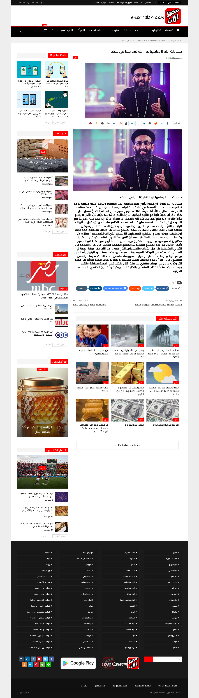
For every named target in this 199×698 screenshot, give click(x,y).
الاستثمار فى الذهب (85, 558)
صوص (174, 606)
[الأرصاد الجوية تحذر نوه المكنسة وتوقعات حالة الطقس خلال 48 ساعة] (162, 373)
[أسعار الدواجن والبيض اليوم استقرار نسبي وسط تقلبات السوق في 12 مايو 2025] (61, 223)
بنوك (91, 606)
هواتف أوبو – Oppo (42, 594)
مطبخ (127, 30)
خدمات (139, 30)
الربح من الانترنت (87, 552)
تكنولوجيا (155, 30)
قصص (174, 647)
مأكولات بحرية (171, 558)
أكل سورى (173, 564)
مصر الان (20, 692)
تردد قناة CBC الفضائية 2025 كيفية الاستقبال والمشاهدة (37, 333)
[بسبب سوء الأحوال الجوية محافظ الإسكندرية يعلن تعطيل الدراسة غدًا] (127, 336)
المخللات (174, 588)
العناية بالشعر (130, 594)
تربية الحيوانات (130, 623)
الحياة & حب (96, 30)
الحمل (132, 564)
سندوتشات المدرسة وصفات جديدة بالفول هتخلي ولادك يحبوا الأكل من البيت (37, 510)
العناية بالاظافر (129, 582)
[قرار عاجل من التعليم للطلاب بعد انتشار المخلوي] (92, 336)
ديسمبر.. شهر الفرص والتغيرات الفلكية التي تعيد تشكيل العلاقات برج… (36, 495)
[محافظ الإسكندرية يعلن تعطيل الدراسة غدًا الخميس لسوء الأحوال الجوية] (162, 336)
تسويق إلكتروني (43, 582)
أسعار (43, 152)
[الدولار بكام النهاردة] (127, 410)
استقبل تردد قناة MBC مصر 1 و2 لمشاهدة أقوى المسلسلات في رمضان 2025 (44, 296)
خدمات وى (88, 588)
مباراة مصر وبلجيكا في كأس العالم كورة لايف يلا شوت (43, 476)
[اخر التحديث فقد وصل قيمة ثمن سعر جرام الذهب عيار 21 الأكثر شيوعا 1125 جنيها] (92, 410)
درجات (173, 282)
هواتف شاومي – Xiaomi (40, 618)
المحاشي (174, 576)
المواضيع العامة (62, 30)
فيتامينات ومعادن (86, 647)
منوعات (114, 30)
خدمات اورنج (88, 576)
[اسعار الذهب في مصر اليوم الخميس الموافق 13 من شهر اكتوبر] (127, 373)
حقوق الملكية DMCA (124, 2)
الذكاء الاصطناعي (43, 576)
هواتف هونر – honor (41, 641)
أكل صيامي (172, 570)
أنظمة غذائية (130, 552)
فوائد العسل (42, 369)
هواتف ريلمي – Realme (40, 606)
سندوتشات (173, 600)
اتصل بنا (96, 2)
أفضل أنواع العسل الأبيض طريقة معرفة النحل (43, 429)
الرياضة (42, 468)
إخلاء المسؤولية (150, 2)
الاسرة (132, 558)
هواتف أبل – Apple (42, 588)
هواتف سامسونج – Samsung (38, 612)
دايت (133, 635)
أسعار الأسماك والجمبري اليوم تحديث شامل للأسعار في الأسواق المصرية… (36, 206)
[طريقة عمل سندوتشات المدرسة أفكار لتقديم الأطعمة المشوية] (61, 527)
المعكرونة (173, 594)
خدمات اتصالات (87, 594)
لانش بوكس (172, 635)
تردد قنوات (63, 288)
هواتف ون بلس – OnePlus (39, 647)
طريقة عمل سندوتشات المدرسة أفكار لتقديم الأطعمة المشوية (36, 524)
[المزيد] (45, 30)
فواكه (174, 641)
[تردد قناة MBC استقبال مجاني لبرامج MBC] (61, 322)
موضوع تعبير (130, 647)
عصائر (175, 629)
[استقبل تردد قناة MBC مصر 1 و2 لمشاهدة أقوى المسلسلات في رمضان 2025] (42, 276)
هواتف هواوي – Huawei (40, 635)
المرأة (81, 30)
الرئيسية (170, 30)
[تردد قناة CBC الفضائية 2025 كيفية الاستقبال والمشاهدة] (61, 336)
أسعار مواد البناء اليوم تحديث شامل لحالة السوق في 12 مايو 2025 (42, 160)
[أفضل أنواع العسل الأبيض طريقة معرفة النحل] (43, 402)
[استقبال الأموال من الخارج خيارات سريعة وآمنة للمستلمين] (29, 69)
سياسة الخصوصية (107, 2)
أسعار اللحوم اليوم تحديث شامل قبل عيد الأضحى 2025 (35, 192)
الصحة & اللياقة (129, 576)
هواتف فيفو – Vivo (42, 623)
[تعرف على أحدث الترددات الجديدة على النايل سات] (61, 309)
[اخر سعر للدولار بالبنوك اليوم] (162, 410)
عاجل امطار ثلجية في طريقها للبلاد (89, 304)
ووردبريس (46, 570)
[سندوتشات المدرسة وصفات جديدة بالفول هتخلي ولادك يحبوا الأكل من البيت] (61, 511)
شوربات (174, 618)
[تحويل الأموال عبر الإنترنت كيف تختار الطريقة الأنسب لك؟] (56, 69)
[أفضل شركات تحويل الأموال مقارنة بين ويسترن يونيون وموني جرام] (56, 99)
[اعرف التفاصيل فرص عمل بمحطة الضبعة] (92, 373)
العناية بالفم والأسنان (127, 600)
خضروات (89, 635)
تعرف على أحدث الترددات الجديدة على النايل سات (37, 306)
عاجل (75, 57)
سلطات (174, 612)
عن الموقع (138, 2)
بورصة (90, 612)
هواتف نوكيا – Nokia (41, 629)
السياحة (132, 618)
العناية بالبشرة (130, 588)
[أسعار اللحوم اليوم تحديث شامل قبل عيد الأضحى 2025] (61, 195)
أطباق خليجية (172, 582)
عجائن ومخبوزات (171, 623)
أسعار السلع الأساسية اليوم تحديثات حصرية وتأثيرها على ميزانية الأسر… (38, 178)
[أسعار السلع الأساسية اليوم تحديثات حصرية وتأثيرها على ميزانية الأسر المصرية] (61, 181)
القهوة (132, 606)
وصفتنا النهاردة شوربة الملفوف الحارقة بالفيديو (158, 304)
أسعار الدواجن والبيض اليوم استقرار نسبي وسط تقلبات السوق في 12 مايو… (35, 220)
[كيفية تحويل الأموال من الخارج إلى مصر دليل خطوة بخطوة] (29, 99)
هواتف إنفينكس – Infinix (40, 600)
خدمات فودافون (86, 582)
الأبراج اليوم (88, 600)
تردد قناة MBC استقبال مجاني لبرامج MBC (37, 320)
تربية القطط (130, 629)
